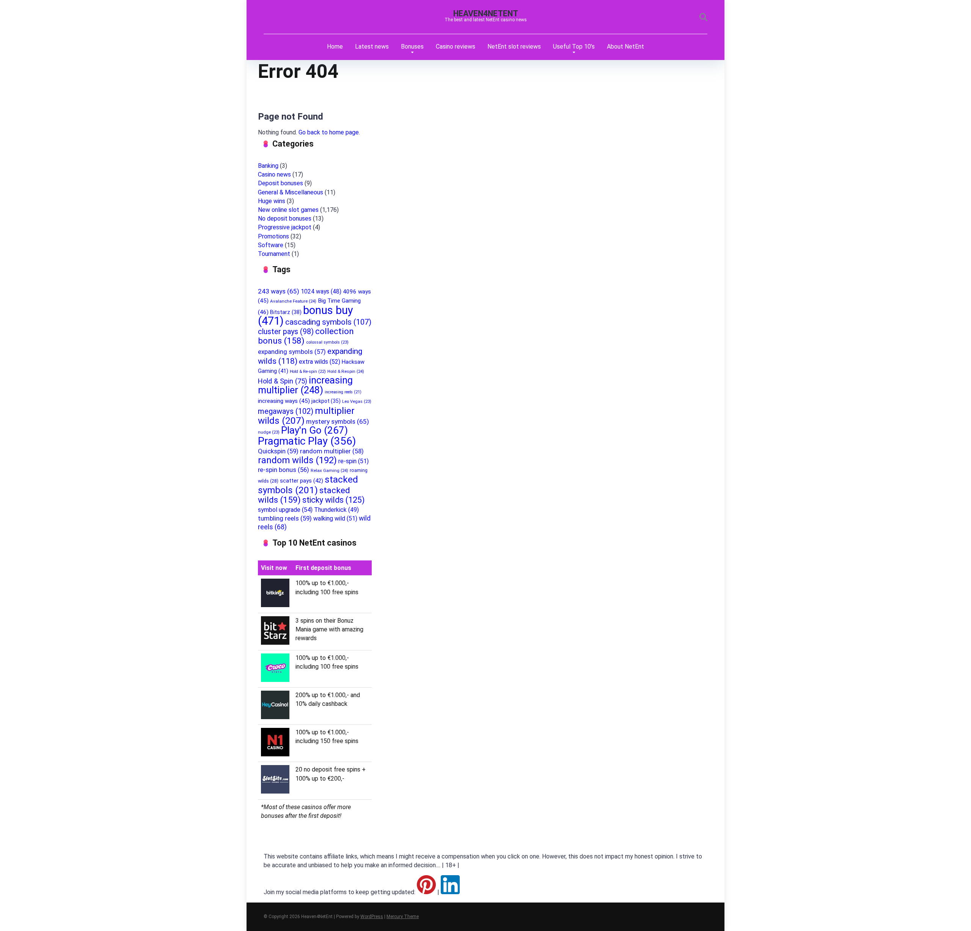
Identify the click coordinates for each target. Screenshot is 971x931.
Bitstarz (286, 312)
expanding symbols (292, 351)
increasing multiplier (305, 385)
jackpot (326, 401)
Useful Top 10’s (574, 46)
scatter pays (301, 480)
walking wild (335, 518)
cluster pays (286, 331)
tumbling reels (285, 518)
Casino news (274, 174)
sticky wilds (333, 500)
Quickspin (278, 451)
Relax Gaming (329, 470)
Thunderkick (336, 509)
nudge (269, 432)
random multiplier (332, 451)
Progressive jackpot (284, 227)
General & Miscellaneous (290, 192)
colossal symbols (327, 342)
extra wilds (319, 361)
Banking (268, 165)
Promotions (273, 236)
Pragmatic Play (307, 441)
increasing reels (343, 392)
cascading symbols (328, 322)
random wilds (297, 460)
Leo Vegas (356, 401)
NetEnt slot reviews (514, 46)
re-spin (353, 461)
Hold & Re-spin (308, 371)
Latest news (372, 46)
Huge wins (271, 201)
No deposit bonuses (284, 218)
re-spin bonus (283, 469)
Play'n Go (314, 430)
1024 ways (321, 291)
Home (335, 46)
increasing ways (284, 401)
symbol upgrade (285, 509)
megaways (285, 411)
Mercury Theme (403, 916)
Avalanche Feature (293, 301)
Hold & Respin (345, 371)
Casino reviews (455, 46)
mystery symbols (337, 421)
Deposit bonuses (280, 183)
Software (270, 245)
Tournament (274, 253)
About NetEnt (625, 46)
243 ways (278, 291)
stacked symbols (308, 484)
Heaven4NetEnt (485, 13)
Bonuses (412, 46)
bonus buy (305, 315)
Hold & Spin (282, 381)
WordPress (371, 916)
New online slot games (288, 209)
